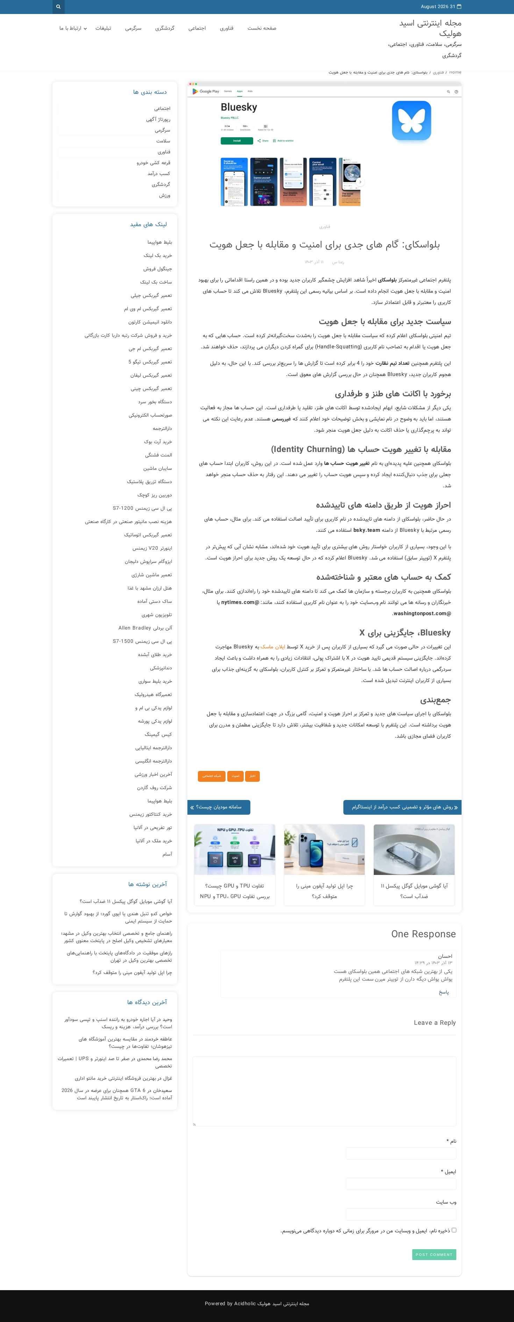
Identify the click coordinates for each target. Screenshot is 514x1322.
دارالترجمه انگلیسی (153, 761)
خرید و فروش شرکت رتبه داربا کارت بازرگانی (128, 336)
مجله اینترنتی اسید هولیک (430, 29)
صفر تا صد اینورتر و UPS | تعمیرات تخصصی (115, 1062)
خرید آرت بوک (158, 442)
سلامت (163, 141)
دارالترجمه (162, 429)
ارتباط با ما (70, 29)
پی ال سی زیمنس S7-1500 (142, 642)
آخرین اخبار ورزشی (153, 775)
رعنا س (338, 262)
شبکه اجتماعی (211, 776)
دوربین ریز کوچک (154, 495)
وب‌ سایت (446, 1202)
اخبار (252, 776)
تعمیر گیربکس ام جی (150, 349)
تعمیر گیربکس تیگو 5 (150, 362)
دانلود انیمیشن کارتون (150, 322)
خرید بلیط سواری (155, 682)
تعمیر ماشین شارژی (151, 575)
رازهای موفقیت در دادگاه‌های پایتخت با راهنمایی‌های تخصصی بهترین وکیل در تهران (119, 957)
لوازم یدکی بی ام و (153, 708)
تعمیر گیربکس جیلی (151, 296)
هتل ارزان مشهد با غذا (150, 588)
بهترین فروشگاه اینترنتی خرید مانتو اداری (115, 1079)
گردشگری (164, 29)
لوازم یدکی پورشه (155, 721)
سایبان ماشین (157, 469)
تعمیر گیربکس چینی (151, 389)
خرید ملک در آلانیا (154, 841)
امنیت (235, 776)
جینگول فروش (157, 269)
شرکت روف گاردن (154, 788)
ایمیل (448, 1172)
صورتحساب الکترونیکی (150, 415)
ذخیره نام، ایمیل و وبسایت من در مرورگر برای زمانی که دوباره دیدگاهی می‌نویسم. (365, 1231)
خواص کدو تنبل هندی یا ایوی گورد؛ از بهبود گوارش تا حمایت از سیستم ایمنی (118, 917)
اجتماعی (197, 29)
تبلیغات (103, 29)
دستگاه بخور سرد (155, 402)
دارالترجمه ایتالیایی (153, 748)
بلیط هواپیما (160, 242)
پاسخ (444, 992)
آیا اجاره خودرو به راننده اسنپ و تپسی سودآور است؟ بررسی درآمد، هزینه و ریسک (118, 1023)
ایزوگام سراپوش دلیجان (148, 562)
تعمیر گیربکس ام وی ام (148, 309)
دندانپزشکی (161, 668)
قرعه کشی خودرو (153, 163)
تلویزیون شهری (157, 615)
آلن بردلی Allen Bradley (145, 628)
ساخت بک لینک (156, 282)
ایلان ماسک (272, 647)
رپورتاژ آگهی (158, 120)
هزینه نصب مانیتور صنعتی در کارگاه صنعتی (128, 522)
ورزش (164, 196)
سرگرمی (133, 29)
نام (451, 1141)
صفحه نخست (262, 29)
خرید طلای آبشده (155, 655)
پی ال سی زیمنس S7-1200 (142, 509)
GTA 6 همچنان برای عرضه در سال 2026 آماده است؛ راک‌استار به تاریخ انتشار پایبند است (117, 1094)
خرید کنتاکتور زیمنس (150, 815)
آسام (167, 854)
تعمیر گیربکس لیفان (151, 376)
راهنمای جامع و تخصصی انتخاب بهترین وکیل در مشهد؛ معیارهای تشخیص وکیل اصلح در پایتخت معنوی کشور (116, 937)
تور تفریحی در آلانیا (153, 828)
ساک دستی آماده (154, 602)
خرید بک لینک (158, 256)
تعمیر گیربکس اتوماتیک (148, 535)
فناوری (227, 29)
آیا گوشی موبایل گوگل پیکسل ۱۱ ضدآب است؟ (126, 902)
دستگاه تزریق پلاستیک (149, 482)
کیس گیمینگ (158, 735)
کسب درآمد (159, 174)
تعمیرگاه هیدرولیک (153, 695)
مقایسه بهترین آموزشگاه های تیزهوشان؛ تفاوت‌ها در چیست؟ (125, 1043)
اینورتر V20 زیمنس (152, 548)
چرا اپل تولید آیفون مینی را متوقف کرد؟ (132, 973)
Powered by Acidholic (230, 1304)
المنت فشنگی (158, 455)
